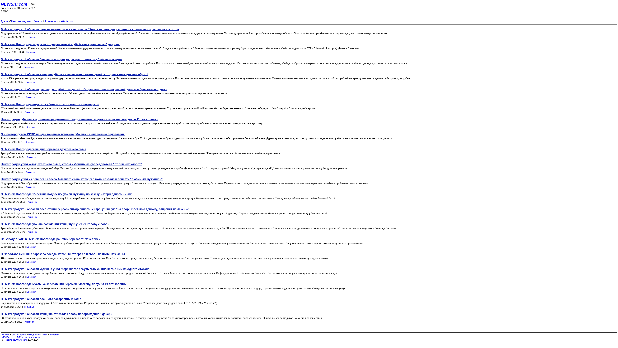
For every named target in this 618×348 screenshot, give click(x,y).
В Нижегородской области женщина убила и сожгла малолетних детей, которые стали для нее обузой (74, 74)
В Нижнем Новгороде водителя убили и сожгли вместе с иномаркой (50, 104)
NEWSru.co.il (8, 337)
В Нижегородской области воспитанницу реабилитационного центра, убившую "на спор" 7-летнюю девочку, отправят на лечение (95, 209)
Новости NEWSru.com (15, 339)
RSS (45, 334)
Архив (23, 334)
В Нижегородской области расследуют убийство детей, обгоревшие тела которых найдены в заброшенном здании (84, 89)
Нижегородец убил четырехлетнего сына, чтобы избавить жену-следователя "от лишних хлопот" (71, 164)
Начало (5, 334)
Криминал (31, 52)
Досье (15, 334)
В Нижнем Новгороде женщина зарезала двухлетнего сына (43, 149)
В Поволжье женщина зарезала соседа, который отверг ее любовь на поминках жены (63, 254)
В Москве (22, 337)
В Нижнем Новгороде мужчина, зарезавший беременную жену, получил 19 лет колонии (63, 284)
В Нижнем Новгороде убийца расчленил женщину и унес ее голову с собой (55, 224)
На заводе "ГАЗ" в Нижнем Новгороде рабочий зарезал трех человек (50, 239)
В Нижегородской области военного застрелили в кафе (41, 299)
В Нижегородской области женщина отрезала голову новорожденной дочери (56, 314)
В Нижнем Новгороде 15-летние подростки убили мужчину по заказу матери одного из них (66, 194)
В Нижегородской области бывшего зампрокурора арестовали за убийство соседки (61, 59)
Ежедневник (34, 334)
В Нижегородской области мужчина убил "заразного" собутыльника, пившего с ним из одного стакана (75, 269)
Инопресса (35, 337)
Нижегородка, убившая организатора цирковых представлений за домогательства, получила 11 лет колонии (79, 119)
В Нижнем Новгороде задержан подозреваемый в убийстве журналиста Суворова (60, 44)
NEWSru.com (14, 4)
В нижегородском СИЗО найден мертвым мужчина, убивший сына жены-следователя (63, 134)
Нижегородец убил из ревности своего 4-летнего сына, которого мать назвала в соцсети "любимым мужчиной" (82, 179)
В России (31, 37)
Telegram (54, 334)
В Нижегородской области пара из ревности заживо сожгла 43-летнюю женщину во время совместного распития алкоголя (90, 29)
